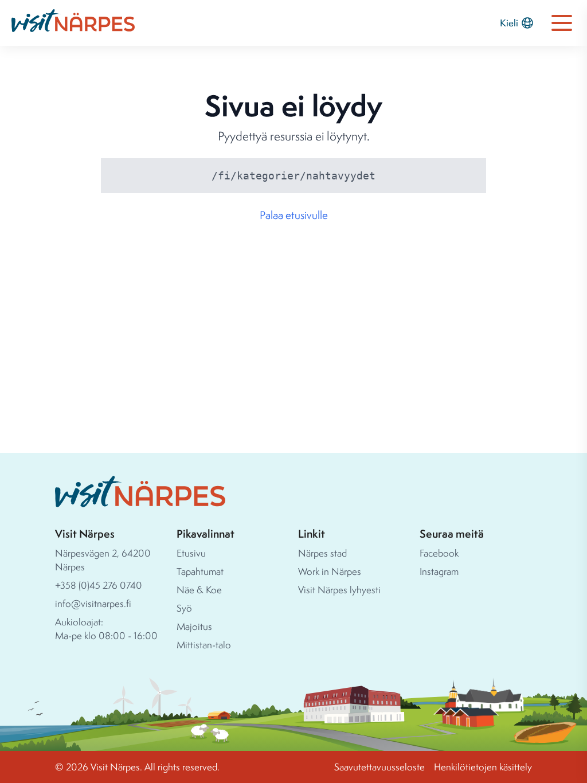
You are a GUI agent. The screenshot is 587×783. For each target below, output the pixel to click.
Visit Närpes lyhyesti (339, 589)
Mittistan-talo (204, 644)
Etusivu (191, 552)
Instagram (439, 571)
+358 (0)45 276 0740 (98, 585)
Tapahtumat (200, 571)
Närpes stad (322, 552)
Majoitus (194, 626)
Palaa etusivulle (294, 215)
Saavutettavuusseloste (379, 766)
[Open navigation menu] (562, 23)
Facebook (439, 552)
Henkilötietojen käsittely (483, 766)
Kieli (509, 22)
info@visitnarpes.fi (93, 603)
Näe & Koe (199, 589)
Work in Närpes (329, 571)
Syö (184, 607)
